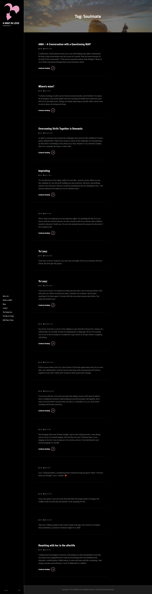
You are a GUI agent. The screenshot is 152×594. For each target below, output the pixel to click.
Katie (41, 48)
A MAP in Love (11, 23)
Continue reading (46, 68)
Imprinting (44, 170)
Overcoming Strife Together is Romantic (60, 128)
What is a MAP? (7, 300)
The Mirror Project (8, 316)
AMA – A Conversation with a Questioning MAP (64, 44)
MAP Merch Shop (8, 320)
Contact (5, 308)
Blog (4, 304)
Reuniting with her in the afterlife (56, 545)
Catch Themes (109, 589)
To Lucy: (43, 251)
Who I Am (6, 296)
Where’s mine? (46, 86)
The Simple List (7, 312)
